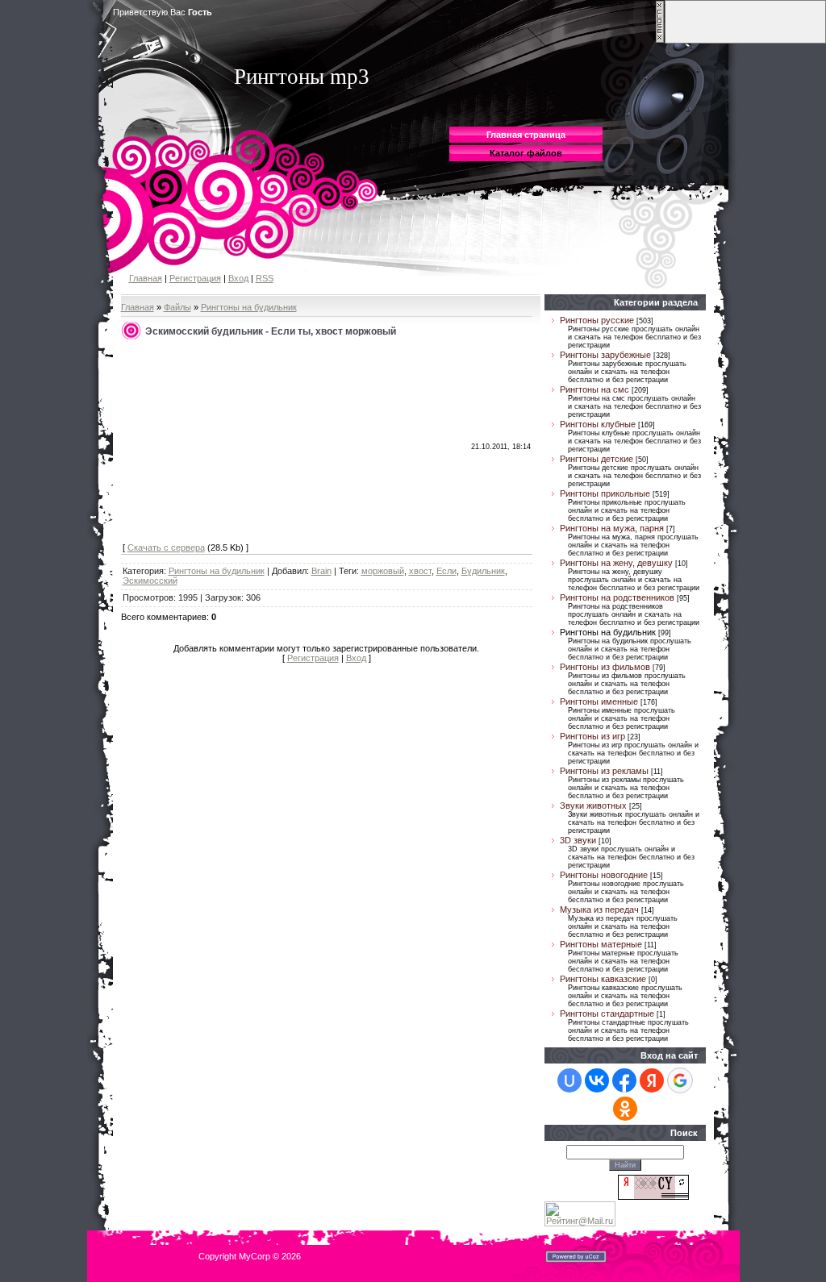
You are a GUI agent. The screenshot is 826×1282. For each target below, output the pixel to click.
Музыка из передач (599, 909)
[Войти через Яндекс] (652, 1080)
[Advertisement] (244, 442)
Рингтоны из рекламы (604, 771)
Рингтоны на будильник (249, 307)
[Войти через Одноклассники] (625, 1109)
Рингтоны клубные (598, 424)
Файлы (177, 307)
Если (446, 571)
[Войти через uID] (569, 1080)
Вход (238, 278)
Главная (145, 278)
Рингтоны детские (596, 459)
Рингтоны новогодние (604, 875)
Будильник (483, 571)
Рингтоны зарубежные (605, 355)
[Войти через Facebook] (624, 1080)
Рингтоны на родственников (617, 597)
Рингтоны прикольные (605, 493)
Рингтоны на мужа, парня (612, 528)
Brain (321, 571)
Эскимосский (150, 580)
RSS (264, 278)
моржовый (382, 571)
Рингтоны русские (597, 320)
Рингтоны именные (599, 701)
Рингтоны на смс (594, 389)
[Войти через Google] (680, 1080)
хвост (420, 571)
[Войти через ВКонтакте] (597, 1080)
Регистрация (195, 278)
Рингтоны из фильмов (605, 667)
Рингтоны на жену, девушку (616, 563)
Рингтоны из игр (592, 736)
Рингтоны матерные (601, 944)
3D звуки (578, 840)
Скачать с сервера (166, 547)
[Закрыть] (660, 40)
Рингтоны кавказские (603, 979)
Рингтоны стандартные (607, 1013)
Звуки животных (593, 805)
